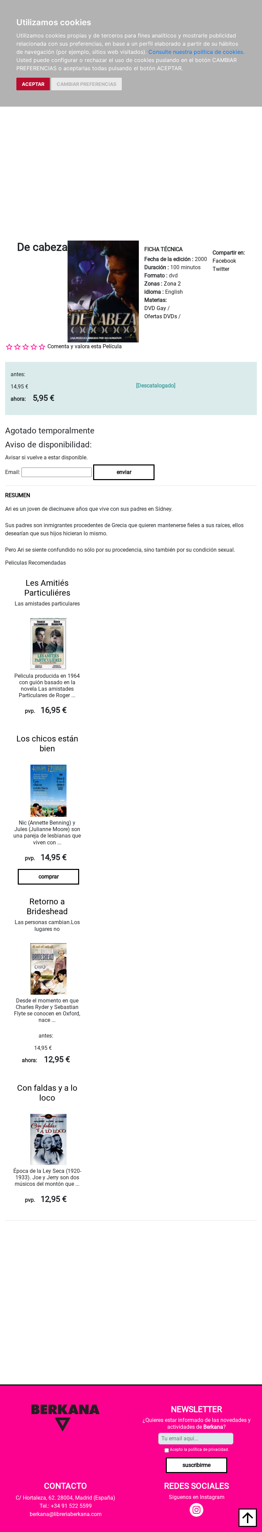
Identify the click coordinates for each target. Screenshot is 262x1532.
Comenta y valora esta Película (84, 346)
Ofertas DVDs (160, 316)
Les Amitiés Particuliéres (47, 588)
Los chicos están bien (47, 743)
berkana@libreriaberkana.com (66, 1514)
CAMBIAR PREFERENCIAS (86, 84)
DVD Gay (155, 308)
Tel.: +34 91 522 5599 (66, 1506)
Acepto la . (199, 1449)
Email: (12, 472)
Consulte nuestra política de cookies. (196, 51)
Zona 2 (172, 283)
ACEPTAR (33, 84)
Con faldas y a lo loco (47, 1093)
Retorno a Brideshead (47, 906)
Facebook (224, 261)
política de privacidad (208, 1449)
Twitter (221, 269)
